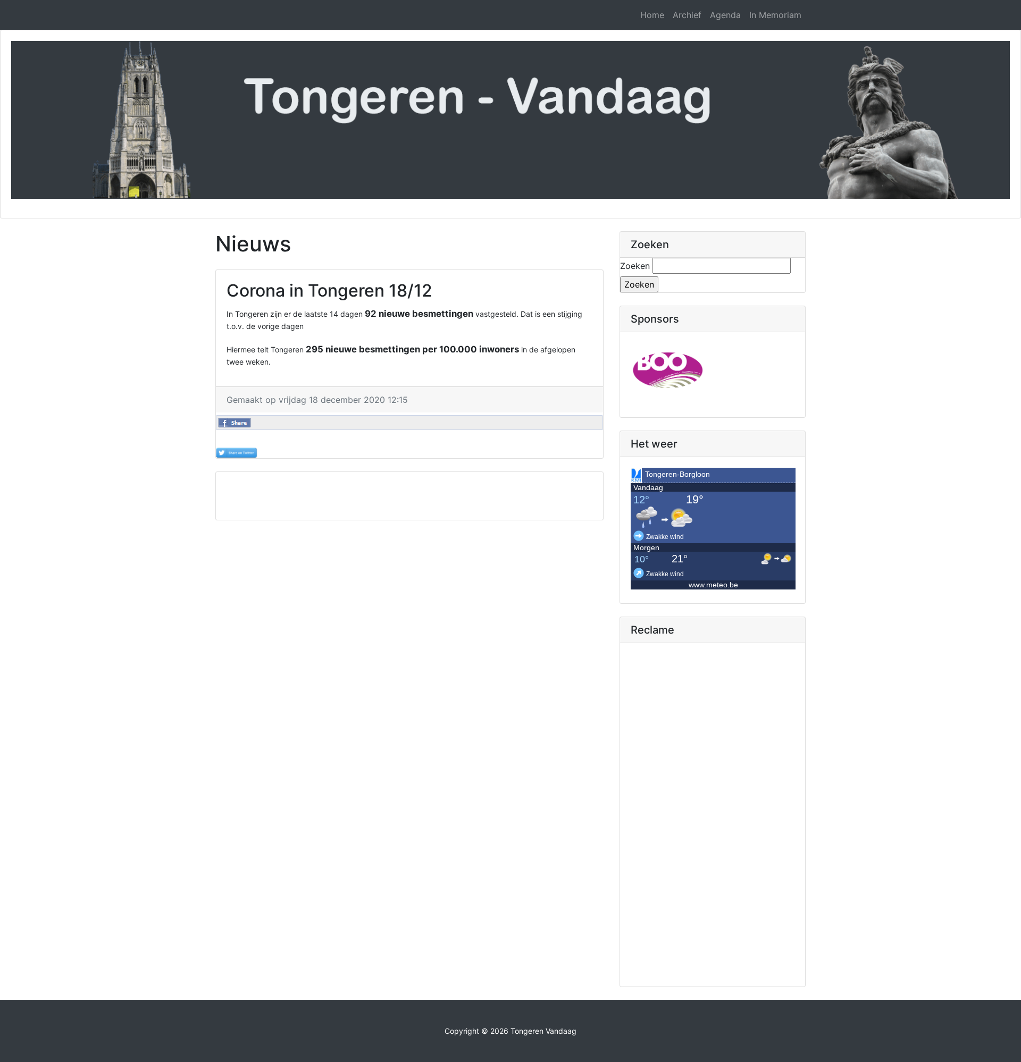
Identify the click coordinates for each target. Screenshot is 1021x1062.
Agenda (725, 15)
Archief (687, 15)
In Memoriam (775, 15)
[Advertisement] (409, 496)
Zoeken (635, 265)
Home (652, 15)
